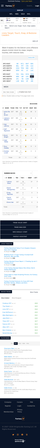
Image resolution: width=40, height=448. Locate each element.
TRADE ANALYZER (20, 227)
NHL (28, 14)
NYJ (22, 63)
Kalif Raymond (7, 130)
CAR (27, 79)
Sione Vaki (10, 202)
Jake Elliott (6, 318)
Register (8, 406)
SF (27, 81)
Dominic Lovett (6, 152)
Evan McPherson (8, 312)
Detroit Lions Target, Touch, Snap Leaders (22, 26)
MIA (32, 63)
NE (18, 63)
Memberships (9, 412)
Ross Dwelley (6, 147)
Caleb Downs (8, 388)
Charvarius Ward (9, 348)
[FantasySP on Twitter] (13, 435)
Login (37, 6)
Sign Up (20, 10)
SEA (22, 81)
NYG (27, 74)
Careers (20, 402)
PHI (17, 74)
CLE (32, 66)
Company (7, 402)
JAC (32, 68)
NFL (11, 14)
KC (22, 70)
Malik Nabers (8, 356)
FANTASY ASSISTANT (20, 236)
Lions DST (6, 309)
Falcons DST (6, 324)
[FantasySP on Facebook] (22, 435)
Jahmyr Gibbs (9, 182)
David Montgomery (11, 188)
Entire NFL (31, 57)
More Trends (34, 292)
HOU (17, 68)
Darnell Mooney (7, 333)
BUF (27, 63)
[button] (31, 173)
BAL (17, 66)
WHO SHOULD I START (20, 232)
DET (32, 76)
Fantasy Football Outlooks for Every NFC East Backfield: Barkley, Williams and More (18, 282)
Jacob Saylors (9, 198)
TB (22, 79)
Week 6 (7, 28)
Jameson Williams (7, 118)
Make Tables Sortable (8, 92)
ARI (32, 81)
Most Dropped (16, 298)
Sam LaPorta (6, 125)
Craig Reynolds (10, 193)
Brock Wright (6, 136)
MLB (23, 14)
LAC (31, 70)
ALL (12, 343)
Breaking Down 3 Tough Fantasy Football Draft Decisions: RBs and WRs (18, 255)
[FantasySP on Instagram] (18, 435)
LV (27, 70)
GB (22, 76)
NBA (17, 14)
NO (32, 79)
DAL (22, 74)
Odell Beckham (8, 379)
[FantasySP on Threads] (27, 435)
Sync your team (27, 1)
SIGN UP (35, 41)
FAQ (31, 402)
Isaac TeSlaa (6, 141)
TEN (22, 68)
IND (27, 68)
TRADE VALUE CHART (20, 222)
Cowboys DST (7, 303)
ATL (17, 79)
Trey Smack (6, 306)
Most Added (5, 298)
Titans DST (6, 321)
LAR (17, 81)
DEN (17, 70)
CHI (27, 76)
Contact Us (31, 406)
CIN (27, 66)
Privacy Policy (19, 411)
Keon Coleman (7, 330)
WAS (32, 74)
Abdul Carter (8, 371)
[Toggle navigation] (2, 5)
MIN (17, 76)
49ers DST (6, 327)
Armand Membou (9, 363)
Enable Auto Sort (25, 92)
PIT (22, 66)
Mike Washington (8, 315)
